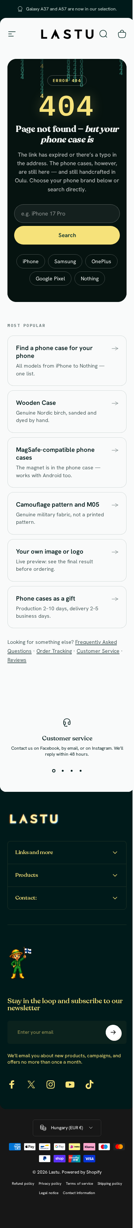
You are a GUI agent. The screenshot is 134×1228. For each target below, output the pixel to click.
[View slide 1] (53, 770)
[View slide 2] (62, 770)
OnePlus (101, 261)
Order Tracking (54, 651)
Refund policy (20, 1200)
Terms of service (76, 1200)
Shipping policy (107, 1200)
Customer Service (98, 651)
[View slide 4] (80, 770)
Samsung (65, 261)
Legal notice (46, 1209)
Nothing (90, 278)
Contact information (76, 1209)
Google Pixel (50, 278)
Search (67, 235)
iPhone (31, 261)
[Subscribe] (107, 1049)
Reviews (16, 659)
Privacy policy (47, 1200)
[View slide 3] (71, 770)
